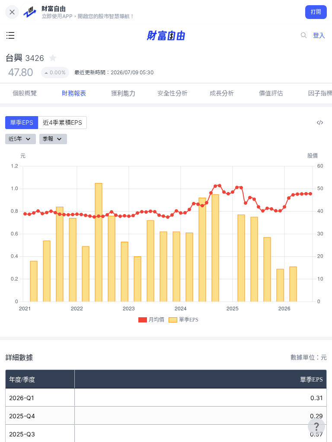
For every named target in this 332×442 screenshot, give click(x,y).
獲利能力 (123, 93)
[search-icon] (304, 35)
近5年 (15, 139)
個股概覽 (25, 93)
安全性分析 (172, 93)
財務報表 (74, 93)
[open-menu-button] (10, 35)
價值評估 (271, 93)
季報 (48, 139)
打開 (316, 12)
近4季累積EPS (62, 122)
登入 (319, 35)
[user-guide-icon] (316, 426)
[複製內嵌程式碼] (320, 122)
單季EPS (21, 122)
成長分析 (222, 93)
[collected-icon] (53, 58)
